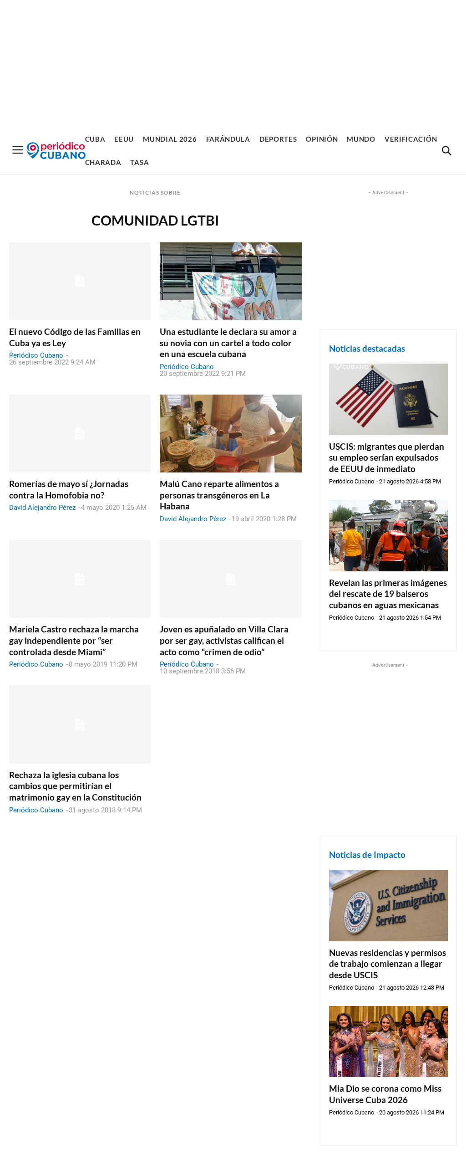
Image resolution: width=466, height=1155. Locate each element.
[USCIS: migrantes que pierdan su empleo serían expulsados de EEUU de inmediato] (388, 399)
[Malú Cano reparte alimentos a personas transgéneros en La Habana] (230, 433)
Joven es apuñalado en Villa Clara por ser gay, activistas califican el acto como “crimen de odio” (224, 640)
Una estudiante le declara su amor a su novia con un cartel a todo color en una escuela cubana (228, 342)
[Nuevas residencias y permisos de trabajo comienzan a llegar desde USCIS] (388, 905)
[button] (446, 151)
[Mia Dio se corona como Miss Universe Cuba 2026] (388, 1042)
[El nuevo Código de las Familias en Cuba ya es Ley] (80, 281)
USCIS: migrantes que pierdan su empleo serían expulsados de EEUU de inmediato (386, 457)
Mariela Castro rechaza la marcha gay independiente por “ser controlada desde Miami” (74, 640)
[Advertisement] (233, 64)
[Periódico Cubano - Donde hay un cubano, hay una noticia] (56, 150)
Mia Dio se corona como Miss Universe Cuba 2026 (385, 1094)
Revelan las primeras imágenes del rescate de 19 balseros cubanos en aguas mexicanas (388, 593)
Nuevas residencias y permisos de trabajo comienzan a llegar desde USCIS (387, 963)
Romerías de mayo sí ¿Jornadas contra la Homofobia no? (68, 489)
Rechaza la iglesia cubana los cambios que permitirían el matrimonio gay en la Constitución (75, 786)
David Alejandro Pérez (42, 507)
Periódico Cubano (36, 355)
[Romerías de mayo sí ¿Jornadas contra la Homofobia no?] (80, 433)
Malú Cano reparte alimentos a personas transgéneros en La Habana (219, 494)
